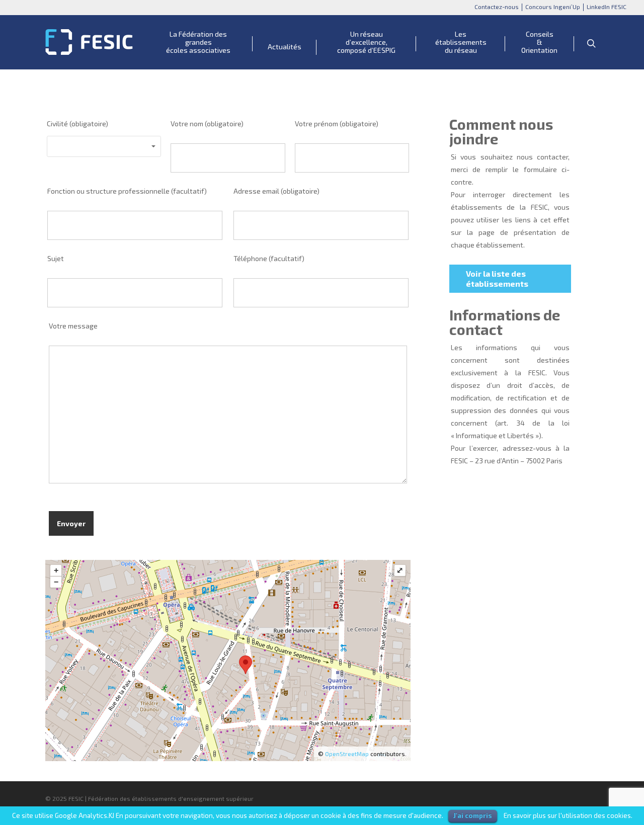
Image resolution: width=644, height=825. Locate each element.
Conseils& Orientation (539, 42)
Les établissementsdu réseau (461, 42)
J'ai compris (472, 815)
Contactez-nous (496, 6)
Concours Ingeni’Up (552, 6)
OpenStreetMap (347, 753)
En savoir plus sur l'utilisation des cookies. (568, 815)
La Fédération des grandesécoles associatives (198, 42)
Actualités (284, 46)
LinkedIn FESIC (606, 6)
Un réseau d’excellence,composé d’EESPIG (366, 42)
